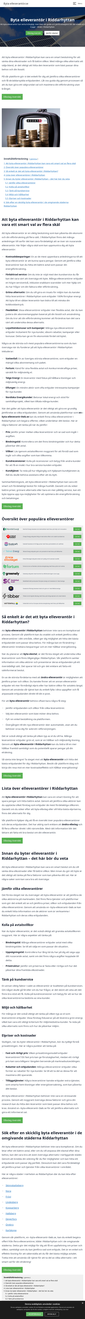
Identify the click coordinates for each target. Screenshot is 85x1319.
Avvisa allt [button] (51, 1314)
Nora (8, 1190)
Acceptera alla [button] (35, 1314)
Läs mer (77, 529)
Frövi (8, 1196)
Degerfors (11, 1218)
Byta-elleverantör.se (16, 3)
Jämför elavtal (52, 33)
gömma (33, 159)
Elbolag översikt (34, 33)
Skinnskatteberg (14, 1185)
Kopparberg (12, 1207)
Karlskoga (11, 1230)
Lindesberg (12, 1202)
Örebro (10, 1224)
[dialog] (42, 1310)
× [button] (82, 1303)
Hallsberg (11, 1213)
